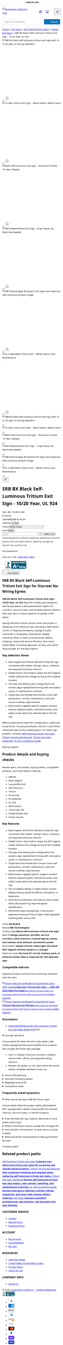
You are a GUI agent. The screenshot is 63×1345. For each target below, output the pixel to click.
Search (54, 21)
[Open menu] (57, 11)
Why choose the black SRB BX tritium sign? (27, 1092)
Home (5, 29)
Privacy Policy (15, 1264)
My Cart (12, 1243)
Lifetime (6, 522)
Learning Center (16, 1256)
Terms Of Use (15, 1267)
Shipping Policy (16, 1223)
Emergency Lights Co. (22, 1287)
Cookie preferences (46, 1287)
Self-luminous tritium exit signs (38, 733)
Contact (12, 1215)
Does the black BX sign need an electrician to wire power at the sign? (29, 1114)
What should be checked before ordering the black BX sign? (30, 1136)
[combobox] (31, 22)
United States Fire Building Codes (25, 1260)
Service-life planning (15, 1068)
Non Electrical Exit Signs (36, 29)
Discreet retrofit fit (14, 1035)
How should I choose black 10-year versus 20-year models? (30, 1128)
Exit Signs (16, 29)
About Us (13, 1281)
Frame (6, 526)
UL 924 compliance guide (27, 740)
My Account (14, 1236)
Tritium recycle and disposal (17, 737)
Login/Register (16, 1239)
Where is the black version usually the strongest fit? (28, 1121)
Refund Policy (15, 1219)
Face (5, 530)
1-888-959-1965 (25, 556)
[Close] (5, 479)
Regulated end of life (15, 1076)
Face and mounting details (19, 1072)
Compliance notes (14, 1079)
